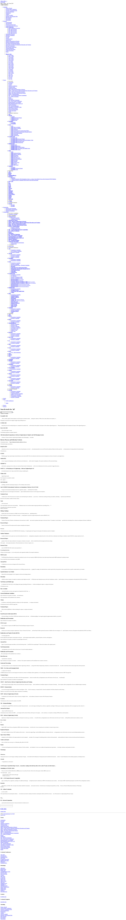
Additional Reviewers (15, 219)
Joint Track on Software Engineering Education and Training (18, 44)
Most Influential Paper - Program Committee (20, 265)
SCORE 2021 (3, 896)
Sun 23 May (11, 63)
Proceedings (8, 18)
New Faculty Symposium (11, 47)
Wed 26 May (11, 67)
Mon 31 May (11, 73)
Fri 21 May (10, 61)
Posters (9, 97)
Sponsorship (5, 207)
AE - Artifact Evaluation (13, 96)
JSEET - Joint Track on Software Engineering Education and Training (22, 90)
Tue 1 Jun (10, 74)
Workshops (10, 98)
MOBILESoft (14, 144)
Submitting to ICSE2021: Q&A (15, 107)
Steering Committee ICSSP (16, 277)
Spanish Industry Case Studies (14, 102)
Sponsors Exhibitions (10, 35)
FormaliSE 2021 (4, 857)
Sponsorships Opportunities (11, 209)
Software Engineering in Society (12, 42)
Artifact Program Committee (17, 393)
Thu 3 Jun (10, 76)
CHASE (13, 116)
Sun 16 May (11, 55)
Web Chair (13, 331)
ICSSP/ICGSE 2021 (5, 859)
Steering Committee (15, 257)
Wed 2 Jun (10, 75)
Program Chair (14, 325)
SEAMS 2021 (3, 902)
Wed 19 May (11, 58)
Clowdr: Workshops (10, 11)
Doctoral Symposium (10, 45)
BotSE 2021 (3, 870)
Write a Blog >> (4, 1)
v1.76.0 (12, 813)
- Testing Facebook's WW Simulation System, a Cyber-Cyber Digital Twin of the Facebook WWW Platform (33, 179)
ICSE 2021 (3, 809)
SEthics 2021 (3, 888)
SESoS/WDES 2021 (5, 887)
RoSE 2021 (3, 878)
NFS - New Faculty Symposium (15, 101)
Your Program (9, 23)
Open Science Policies (13, 108)
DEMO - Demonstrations (13, 94)
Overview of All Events (11, 24)
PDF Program (9, 17)
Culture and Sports (10, 50)
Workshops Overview (10, 34)
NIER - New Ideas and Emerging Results (17, 93)
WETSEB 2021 (4, 891)
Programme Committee (16, 260)
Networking (8, 20)
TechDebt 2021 (4, 863)
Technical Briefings (10, 48)
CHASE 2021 (3, 855)
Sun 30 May (11, 71)
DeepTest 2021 (4, 872)
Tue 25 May (10, 65)
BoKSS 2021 (3, 869)
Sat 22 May (10, 62)
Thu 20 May (11, 60)
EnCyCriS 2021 (4, 874)
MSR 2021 (3, 861)
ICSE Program (9, 22)
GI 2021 (2, 875)
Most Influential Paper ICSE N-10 (15, 103)
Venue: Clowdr (9, 8)
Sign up (4, 406)
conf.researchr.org (6, 813)
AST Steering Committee (16, 251)
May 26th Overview (12, 30)
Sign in (4, 405)
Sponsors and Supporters (11, 208)
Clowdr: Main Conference (11, 9)
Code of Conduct (9, 15)
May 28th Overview (12, 33)
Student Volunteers (12, 104)
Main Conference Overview (14, 28)
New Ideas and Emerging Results (13, 43)
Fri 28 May (10, 69)
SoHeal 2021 (3, 889)
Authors (7, 14)
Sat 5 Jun (10, 78)
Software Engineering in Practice (12, 41)
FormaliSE (13, 122)
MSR (12, 151)
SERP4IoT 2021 (4, 885)
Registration (8, 12)
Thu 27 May (11, 68)
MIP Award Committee (16, 394)
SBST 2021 (3, 879)
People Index (11, 246)
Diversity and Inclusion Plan (12, 16)
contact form (3, 811)
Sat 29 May (10, 70)
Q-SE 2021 (3, 877)
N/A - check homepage (16, 352)
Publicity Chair (14, 330)
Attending (5, 7)
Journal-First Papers (12, 88)
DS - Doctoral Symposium (13, 100)
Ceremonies (10, 82)
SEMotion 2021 (4, 883)
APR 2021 (3, 868)
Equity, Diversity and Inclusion (17, 242)
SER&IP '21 (3, 884)
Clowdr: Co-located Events (11, 10)
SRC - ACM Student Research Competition (17, 95)
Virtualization (14, 243)
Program (5, 21)
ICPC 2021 (3, 858)
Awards (7, 37)
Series (7, 403)
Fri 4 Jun (10, 77)
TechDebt (13, 167)
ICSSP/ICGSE (14, 137)
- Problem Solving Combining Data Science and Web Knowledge (24, 180)
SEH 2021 (3, 882)
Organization (6, 212)
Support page (3, 815)
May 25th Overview (12, 29)
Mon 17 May (11, 56)
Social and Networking (10, 49)
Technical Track (9, 38)
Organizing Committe (12, 214)
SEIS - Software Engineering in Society (16, 91)
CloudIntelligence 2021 (5, 871)
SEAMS (13, 205)
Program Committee (15, 217)
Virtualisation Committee (16, 396)
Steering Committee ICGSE (17, 278)
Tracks (4, 80)
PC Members (13, 275)
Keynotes (8, 36)
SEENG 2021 (3, 881)
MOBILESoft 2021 (5, 860)
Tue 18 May (10, 57)
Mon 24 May (11, 64)
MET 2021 (3, 876)
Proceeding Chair (14, 328)
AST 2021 (3, 854)
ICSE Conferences (10, 400)
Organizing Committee (15, 250)
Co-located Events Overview (12, 25)
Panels (7, 51)
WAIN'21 (3, 890)
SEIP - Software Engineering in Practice (16, 89)
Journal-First (8, 40)
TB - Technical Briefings (13, 106)
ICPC (12, 126)
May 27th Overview (12, 31)
